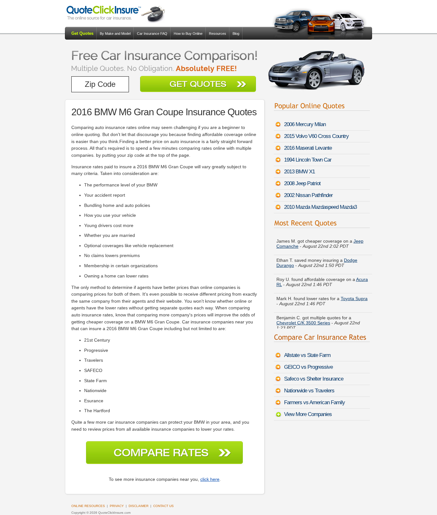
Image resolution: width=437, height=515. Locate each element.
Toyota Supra (354, 296)
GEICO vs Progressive (308, 367)
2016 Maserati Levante (308, 148)
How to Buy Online (188, 33)
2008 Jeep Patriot (302, 183)
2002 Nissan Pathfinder (308, 195)
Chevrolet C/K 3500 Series (303, 320)
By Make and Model (115, 33)
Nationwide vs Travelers (309, 391)
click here (209, 479)
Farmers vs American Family (314, 402)
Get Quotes (82, 33)
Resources (217, 33)
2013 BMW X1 (299, 172)
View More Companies (308, 414)
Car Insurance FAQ (152, 33)
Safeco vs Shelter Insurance (313, 379)
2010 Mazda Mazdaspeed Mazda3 (320, 207)
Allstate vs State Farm (307, 355)
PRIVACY (117, 506)
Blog (236, 33)
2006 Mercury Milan (305, 124)
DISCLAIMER (138, 506)
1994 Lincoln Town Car (307, 160)
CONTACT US (163, 506)
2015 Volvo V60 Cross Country (316, 136)
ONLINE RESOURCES (88, 506)
